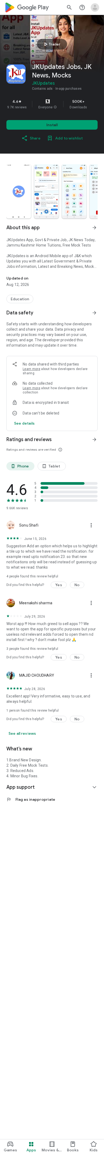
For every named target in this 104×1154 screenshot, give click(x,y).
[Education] (19, 299)
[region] (52, 104)
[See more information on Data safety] (94, 312)
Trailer (51, 44)
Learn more (31, 369)
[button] (55, 107)
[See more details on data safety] (24, 423)
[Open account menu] (95, 7)
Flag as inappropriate (30, 799)
